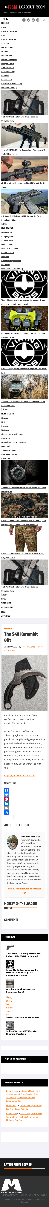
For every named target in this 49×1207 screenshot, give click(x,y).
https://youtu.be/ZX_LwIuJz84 (19, 775)
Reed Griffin (11, 1113)
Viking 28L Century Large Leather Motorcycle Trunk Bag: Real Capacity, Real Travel (22, 972)
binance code (12, 1091)
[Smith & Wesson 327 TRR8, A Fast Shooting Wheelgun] (10, 1023)
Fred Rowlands (28, 836)
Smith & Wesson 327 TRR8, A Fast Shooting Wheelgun (22, 1032)
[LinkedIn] (24, 803)
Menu (5, 19)
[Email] (24, 808)
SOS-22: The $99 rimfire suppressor (23, 1017)
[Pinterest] (24, 799)
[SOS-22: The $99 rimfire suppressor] (10, 997)
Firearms (8, 628)
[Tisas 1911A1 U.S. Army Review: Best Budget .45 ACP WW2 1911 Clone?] (10, 945)
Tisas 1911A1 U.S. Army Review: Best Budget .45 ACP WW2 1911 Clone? (23, 954)
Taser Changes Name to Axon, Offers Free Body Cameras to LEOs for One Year (24, 1117)
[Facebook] (24, 790)
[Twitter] (24, 795)
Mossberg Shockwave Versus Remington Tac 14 (20, 990)
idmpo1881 (11, 1105)
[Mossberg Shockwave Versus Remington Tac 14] (10, 981)
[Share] (24, 812)
